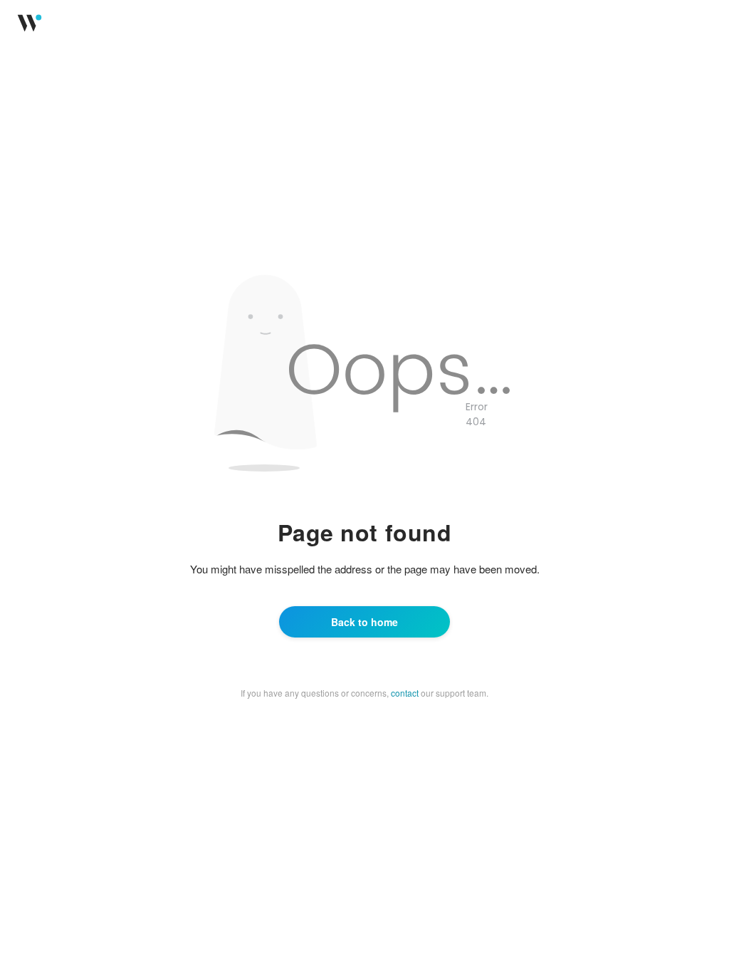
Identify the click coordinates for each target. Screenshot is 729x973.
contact (405, 693)
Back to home (364, 622)
